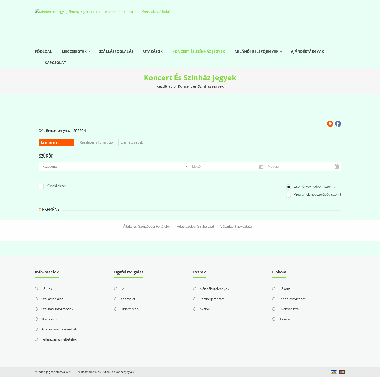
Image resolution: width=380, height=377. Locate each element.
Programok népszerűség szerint (317, 194)
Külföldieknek (57, 186)
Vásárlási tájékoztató (236, 226)
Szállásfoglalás (116, 51)
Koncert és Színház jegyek (198, 51)
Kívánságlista (289, 309)
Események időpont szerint (314, 186)
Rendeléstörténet (292, 299)
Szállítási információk (57, 309)
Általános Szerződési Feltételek (147, 226)
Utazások (153, 51)
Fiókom (284, 288)
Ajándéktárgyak (307, 51)
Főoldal (43, 51)
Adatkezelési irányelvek (59, 329)
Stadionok (49, 319)
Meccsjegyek (74, 51)
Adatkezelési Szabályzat (195, 226)
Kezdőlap (164, 86)
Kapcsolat (55, 62)
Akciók (205, 309)
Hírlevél (284, 319)
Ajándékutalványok (214, 288)
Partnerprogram (212, 299)
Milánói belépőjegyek (256, 51)
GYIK (124, 288)
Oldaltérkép (129, 309)
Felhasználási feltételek (59, 339)
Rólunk (46, 288)
